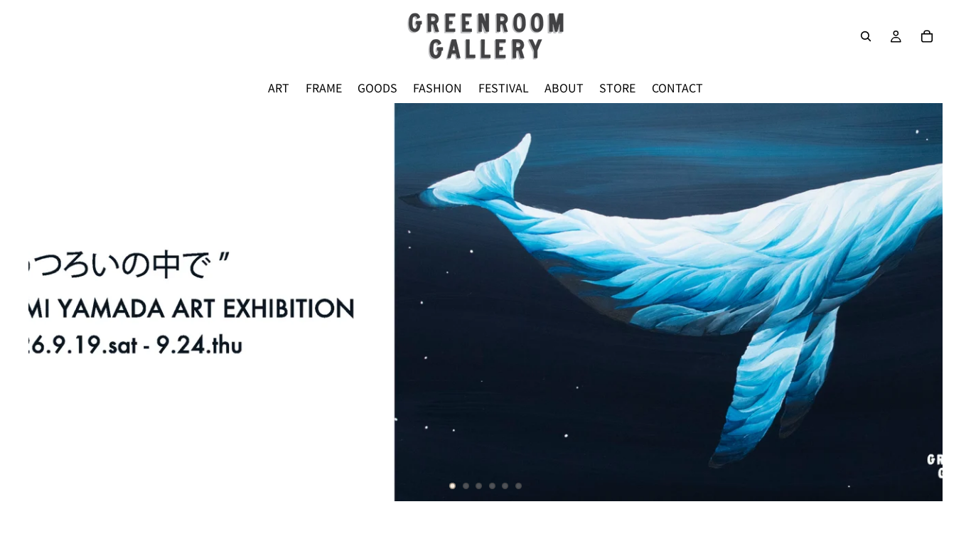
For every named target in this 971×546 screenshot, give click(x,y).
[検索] (865, 36)
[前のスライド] (51, 302)
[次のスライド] (920, 302)
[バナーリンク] (485, 302)
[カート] (927, 36)
